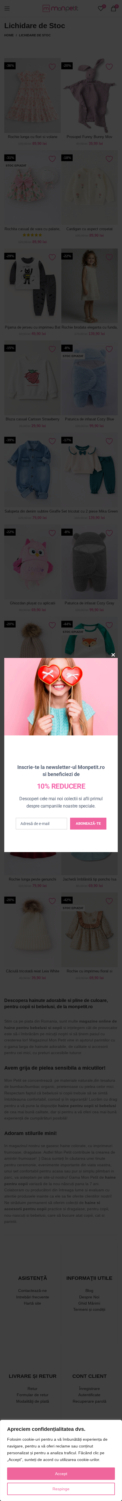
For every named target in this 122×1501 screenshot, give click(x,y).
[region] (61, 1460)
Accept (61, 1473)
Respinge (61, 1489)
